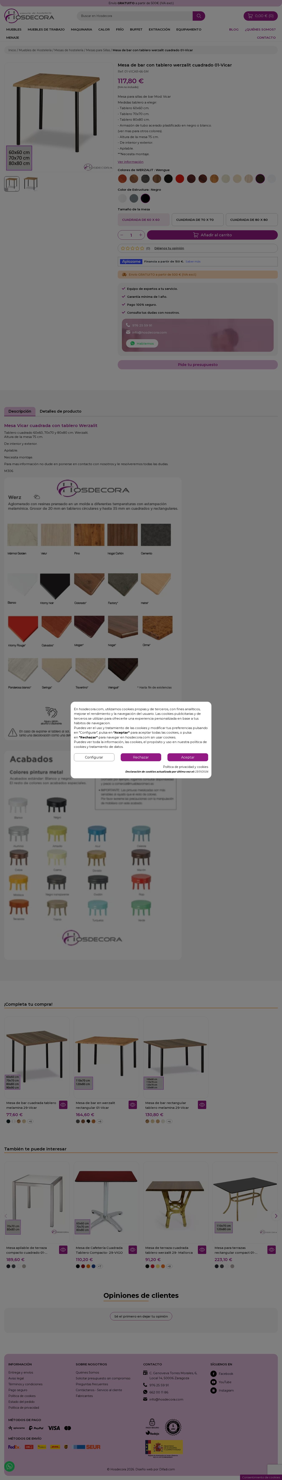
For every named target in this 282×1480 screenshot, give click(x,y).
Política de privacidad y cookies (185, 767)
